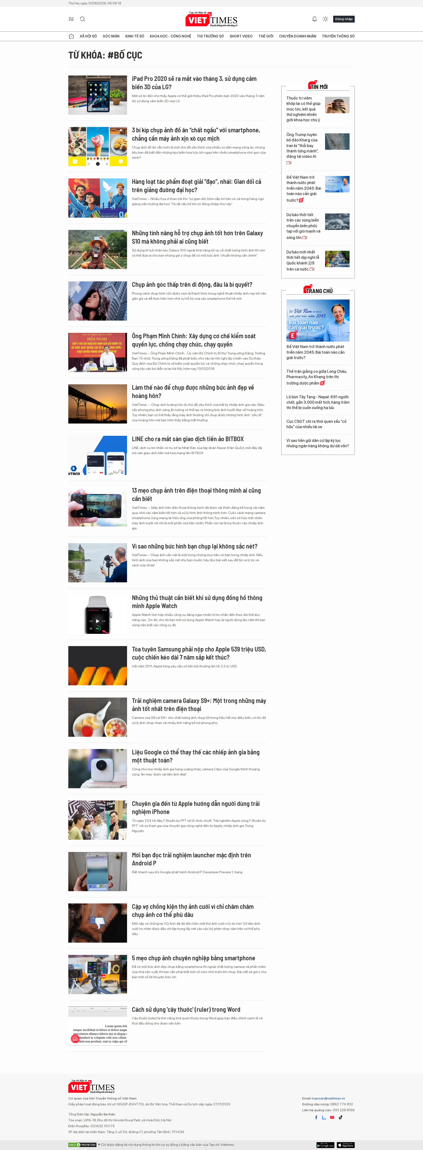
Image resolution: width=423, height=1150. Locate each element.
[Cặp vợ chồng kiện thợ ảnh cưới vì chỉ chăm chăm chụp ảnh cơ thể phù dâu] (97, 923)
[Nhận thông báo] (314, 19)
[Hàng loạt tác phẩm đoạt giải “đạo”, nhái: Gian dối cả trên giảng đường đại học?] (97, 198)
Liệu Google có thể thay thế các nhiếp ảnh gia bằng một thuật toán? (196, 756)
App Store (325, 1145)
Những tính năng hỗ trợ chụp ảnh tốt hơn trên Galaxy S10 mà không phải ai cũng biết (197, 237)
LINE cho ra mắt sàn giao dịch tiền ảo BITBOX (188, 438)
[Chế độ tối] (325, 19)
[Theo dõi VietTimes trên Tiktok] (340, 1117)
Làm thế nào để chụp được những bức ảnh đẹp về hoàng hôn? (193, 391)
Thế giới (265, 36)
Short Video (241, 36)
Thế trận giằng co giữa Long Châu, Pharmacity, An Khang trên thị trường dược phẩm (316, 377)
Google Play (346, 1145)
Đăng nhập (344, 19)
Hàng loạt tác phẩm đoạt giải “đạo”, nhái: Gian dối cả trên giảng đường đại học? (196, 185)
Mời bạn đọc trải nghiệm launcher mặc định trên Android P (191, 859)
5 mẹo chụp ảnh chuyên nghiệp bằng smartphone (193, 958)
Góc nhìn (111, 36)
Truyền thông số (338, 36)
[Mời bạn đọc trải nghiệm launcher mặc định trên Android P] (97, 871)
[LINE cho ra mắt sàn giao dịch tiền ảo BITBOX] (97, 455)
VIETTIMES (211, 19)
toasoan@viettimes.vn (328, 1098)
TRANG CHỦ (319, 291)
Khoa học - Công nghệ (170, 36)
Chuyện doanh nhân (297, 36)
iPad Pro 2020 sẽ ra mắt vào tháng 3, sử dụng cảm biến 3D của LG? (194, 82)
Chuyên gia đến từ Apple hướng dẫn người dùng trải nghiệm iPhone (196, 807)
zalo (324, 1117)
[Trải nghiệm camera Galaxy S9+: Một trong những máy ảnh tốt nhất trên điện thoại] (97, 717)
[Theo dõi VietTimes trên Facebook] (316, 1117)
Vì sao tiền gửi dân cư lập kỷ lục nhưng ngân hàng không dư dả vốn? (317, 443)
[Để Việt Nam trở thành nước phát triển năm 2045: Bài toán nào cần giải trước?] (337, 184)
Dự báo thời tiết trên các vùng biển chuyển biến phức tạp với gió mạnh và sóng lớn (303, 226)
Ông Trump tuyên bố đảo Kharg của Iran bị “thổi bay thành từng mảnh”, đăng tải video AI (302, 145)
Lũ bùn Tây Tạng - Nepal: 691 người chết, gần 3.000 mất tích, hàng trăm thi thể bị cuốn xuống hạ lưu (318, 402)
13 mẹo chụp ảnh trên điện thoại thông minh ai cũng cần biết (196, 494)
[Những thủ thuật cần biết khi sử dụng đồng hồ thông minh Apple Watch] (97, 614)
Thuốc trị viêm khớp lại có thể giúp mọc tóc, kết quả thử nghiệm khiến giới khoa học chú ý (303, 109)
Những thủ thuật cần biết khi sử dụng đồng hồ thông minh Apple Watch (197, 602)
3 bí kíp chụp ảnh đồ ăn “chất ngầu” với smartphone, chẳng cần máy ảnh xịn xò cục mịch (196, 134)
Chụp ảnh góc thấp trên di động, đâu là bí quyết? (192, 284)
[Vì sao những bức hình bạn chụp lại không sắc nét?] (97, 562)
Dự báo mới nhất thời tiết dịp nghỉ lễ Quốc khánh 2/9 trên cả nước (302, 261)
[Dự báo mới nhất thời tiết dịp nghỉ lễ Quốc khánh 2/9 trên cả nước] (337, 259)
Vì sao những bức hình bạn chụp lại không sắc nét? (195, 546)
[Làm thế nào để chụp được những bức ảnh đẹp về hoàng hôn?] (97, 404)
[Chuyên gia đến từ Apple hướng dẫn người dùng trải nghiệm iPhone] (97, 820)
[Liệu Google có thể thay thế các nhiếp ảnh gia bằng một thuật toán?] (97, 768)
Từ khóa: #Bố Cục (105, 55)
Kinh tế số (134, 36)
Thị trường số (210, 36)
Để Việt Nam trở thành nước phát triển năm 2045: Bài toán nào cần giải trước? (303, 189)
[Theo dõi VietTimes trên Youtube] (332, 1117)
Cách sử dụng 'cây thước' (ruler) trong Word (186, 1009)
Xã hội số (88, 36)
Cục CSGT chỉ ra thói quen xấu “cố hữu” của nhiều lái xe (316, 424)
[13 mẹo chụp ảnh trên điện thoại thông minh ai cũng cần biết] (97, 506)
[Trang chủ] (71, 36)
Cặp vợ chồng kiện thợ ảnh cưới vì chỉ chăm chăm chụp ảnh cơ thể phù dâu (193, 910)
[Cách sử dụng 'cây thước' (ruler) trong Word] (97, 1026)
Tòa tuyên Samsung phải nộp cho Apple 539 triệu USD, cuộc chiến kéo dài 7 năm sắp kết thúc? (199, 653)
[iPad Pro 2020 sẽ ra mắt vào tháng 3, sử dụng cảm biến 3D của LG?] (97, 95)
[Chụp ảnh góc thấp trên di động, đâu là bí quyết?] (97, 301)
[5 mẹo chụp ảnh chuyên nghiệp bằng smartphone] (97, 974)
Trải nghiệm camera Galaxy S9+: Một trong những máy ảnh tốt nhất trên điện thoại (199, 704)
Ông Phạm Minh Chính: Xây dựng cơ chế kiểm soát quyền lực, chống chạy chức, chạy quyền (194, 340)
